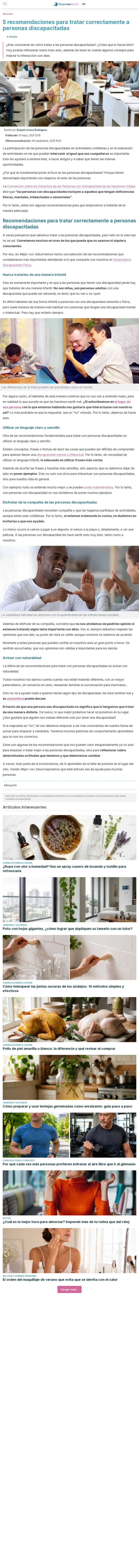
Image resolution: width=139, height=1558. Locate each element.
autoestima (15, 698)
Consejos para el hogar (17, 863)
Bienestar (8, 14)
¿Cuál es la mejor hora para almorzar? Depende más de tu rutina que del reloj (66, 1222)
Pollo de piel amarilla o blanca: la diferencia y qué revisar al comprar (59, 1049)
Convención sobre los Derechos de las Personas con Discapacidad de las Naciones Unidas (71, 186)
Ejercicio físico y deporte (19, 1160)
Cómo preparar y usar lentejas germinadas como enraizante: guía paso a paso (67, 1106)
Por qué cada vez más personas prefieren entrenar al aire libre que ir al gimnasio (69, 1164)
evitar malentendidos (98, 487)
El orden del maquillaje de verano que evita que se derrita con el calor (60, 1280)
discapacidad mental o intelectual (60, 454)
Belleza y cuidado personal (20, 1276)
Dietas (7, 1218)
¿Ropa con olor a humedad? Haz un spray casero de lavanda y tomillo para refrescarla (64, 868)
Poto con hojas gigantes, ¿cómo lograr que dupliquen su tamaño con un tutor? (68, 929)
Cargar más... (69, 1289)
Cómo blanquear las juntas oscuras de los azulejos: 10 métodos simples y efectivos (63, 988)
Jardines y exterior (15, 925)
